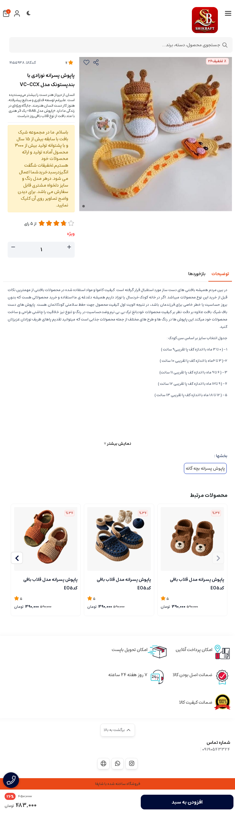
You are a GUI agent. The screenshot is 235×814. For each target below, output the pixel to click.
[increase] (69, 247)
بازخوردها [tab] (196, 274)
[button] (17, 558)
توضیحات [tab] (220, 274)
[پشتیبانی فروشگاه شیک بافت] (117, 763)
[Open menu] (228, 13)
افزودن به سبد (187, 802)
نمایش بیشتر (118, 443)
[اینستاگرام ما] (131, 763)
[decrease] (13, 247)
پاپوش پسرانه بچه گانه (205, 468)
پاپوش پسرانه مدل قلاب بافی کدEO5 (197, 583)
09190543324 (216, 749)
